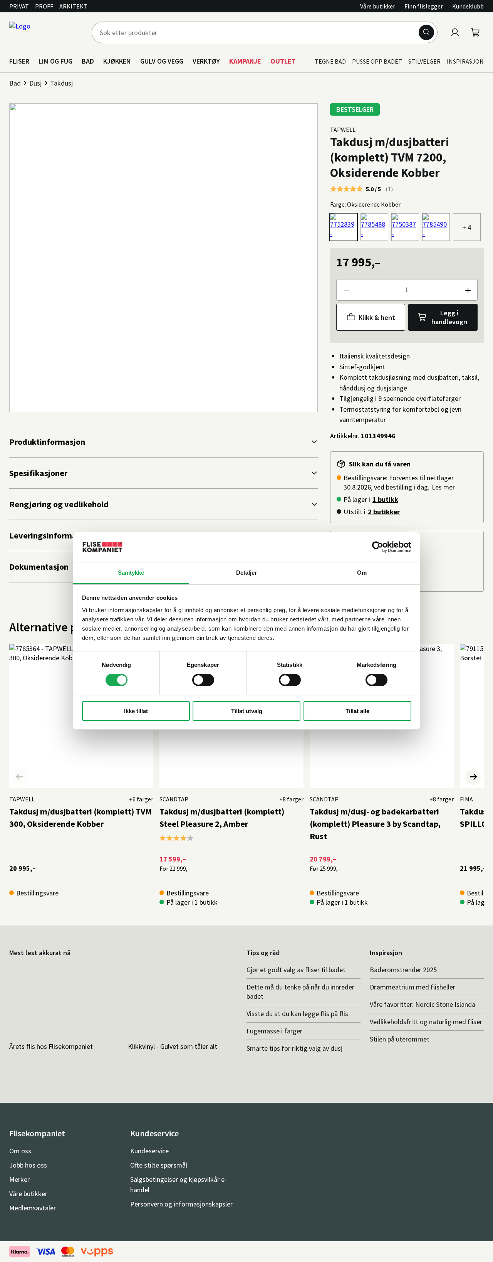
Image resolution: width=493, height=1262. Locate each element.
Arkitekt (73, 6)
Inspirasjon (465, 61)
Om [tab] (362, 572)
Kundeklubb (468, 6)
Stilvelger (424, 61)
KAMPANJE (245, 61)
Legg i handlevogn (449, 317)
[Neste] (473, 777)
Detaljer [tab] (246, 572)
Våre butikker (377, 6)
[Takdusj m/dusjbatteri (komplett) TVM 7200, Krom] (374, 227)
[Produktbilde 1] (163, 257)
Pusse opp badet (377, 61)
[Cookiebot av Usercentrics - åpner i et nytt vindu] (377, 547)
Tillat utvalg (246, 711)
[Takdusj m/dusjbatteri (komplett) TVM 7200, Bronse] (405, 227)
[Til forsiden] (45, 32)
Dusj (35, 83)
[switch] (203, 680)
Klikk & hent (377, 317)
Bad (15, 83)
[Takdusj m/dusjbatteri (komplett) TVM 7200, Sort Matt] (436, 227)
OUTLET (283, 61)
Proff (44, 6)
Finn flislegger (423, 6)
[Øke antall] (467, 290)
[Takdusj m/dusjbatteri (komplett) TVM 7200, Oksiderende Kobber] (343, 227)
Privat (19, 6)
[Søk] (426, 32)
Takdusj (61, 83)
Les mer (443, 487)
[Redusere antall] (346, 290)
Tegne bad (330, 61)
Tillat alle (357, 711)
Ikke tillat (136, 711)
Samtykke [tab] (131, 572)
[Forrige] (20, 777)
